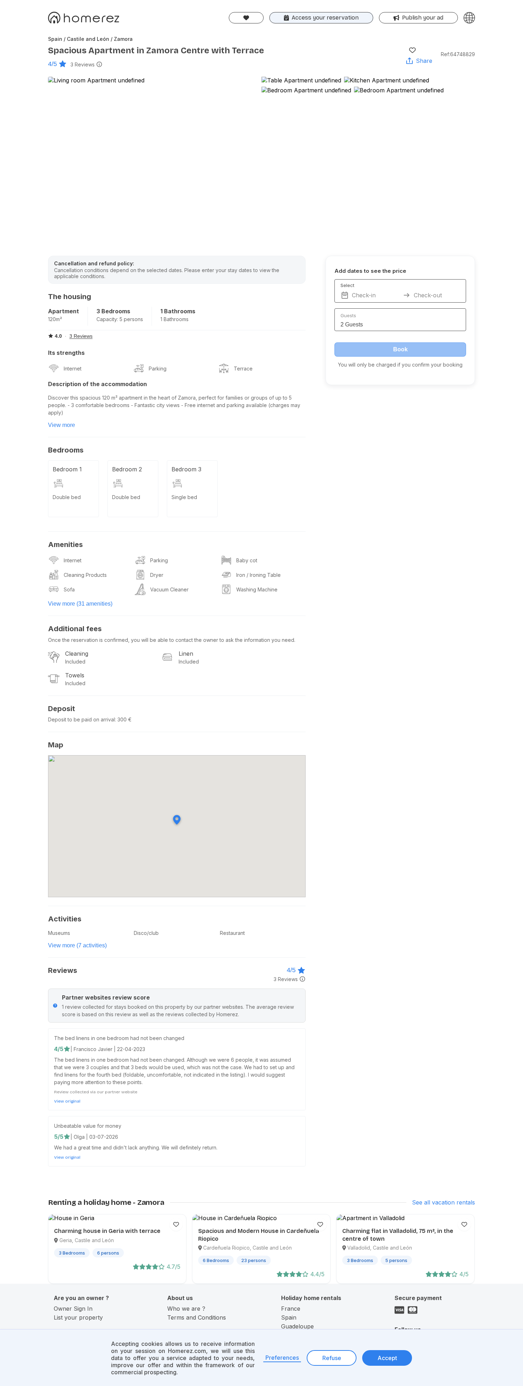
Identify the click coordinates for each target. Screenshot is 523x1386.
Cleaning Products (85, 575)
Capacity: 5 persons (119, 319)
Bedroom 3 (186, 469)
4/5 (52, 63)
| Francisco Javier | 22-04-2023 (107, 1049)
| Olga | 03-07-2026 (94, 1137)
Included (75, 662)
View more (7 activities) (77, 945)
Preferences (282, 1357)
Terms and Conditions (196, 1317)
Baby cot (246, 560)
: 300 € (123, 719)
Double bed (67, 497)
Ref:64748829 (458, 54)
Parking (158, 369)
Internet (72, 369)
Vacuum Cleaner (169, 589)
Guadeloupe (297, 1326)
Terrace (243, 369)
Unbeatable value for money (87, 1126)
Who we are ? (186, 1308)
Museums (59, 933)
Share (424, 60)
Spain (288, 1317)
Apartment (63, 311)
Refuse (331, 1357)
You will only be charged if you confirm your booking (400, 365)
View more (61, 425)
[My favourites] (246, 17)
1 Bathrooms (177, 311)
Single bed (184, 497)
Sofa (69, 589)
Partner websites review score (106, 997)
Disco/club (146, 933)
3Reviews (82, 64)
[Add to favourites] (412, 50)
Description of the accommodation (97, 384)
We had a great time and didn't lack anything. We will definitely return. (135, 1147)
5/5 (58, 1136)
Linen (186, 653)
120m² (55, 319)
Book (400, 349)
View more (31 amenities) (80, 604)
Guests (348, 315)
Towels (74, 675)
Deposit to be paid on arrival (81, 719)
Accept (387, 1357)
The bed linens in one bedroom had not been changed (119, 1038)
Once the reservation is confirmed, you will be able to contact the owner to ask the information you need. (171, 640)
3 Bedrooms (113, 311)
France (290, 1308)
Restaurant (232, 933)
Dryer (156, 575)
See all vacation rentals (443, 1202)
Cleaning (76, 653)
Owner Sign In (73, 1308)
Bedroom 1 (67, 469)
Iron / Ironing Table (258, 575)
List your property (78, 1317)
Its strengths (66, 352)
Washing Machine (257, 589)
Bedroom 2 (127, 469)
